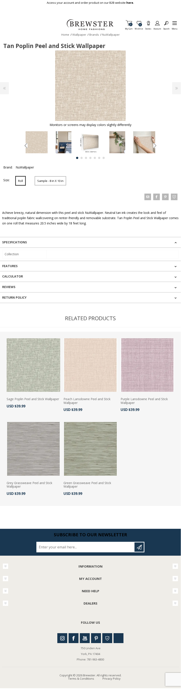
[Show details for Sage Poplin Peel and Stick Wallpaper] (33, 365)
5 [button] (95, 158)
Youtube (85, 638)
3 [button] (86, 158)
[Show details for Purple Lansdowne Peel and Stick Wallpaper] (147, 365)
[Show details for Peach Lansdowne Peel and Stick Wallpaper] (90, 365)
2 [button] (81, 158)
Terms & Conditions (81, 679)
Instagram (62, 638)
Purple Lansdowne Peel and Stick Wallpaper (144, 401)
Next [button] (155, 145)
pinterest (165, 197)
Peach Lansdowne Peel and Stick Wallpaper (86, 401)
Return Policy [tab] (14, 297)
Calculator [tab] (12, 276)
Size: (6, 180)
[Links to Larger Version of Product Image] (90, 85)
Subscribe (139, 547)
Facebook (73, 638)
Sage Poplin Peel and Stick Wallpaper (33, 399)
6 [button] (99, 158)
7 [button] (104, 158)
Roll (20, 181)
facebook (156, 197)
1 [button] (77, 158)
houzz (174, 197)
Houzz (107, 638)
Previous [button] (26, 145)
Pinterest (96, 638)
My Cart (128, 27)
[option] (36, 142)
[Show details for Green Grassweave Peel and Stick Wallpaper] (90, 448)
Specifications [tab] (14, 242)
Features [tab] (10, 266)
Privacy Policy (112, 679)
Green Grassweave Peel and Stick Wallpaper (87, 485)
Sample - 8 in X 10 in (50, 181)
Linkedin (118, 638)
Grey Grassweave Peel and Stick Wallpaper (29, 485)
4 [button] (90, 158)
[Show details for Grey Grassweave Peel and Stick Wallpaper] (33, 448)
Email (147, 197)
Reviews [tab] (8, 287)
